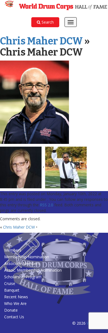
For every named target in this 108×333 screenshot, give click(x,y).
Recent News (16, 296)
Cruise (9, 283)
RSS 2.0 (46, 204)
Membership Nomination (26, 256)
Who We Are (15, 303)
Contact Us (14, 316)
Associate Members (22, 263)
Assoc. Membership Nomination (33, 270)
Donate (11, 310)
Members (12, 250)
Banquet (11, 290)
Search (47, 22)
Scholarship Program (23, 276)
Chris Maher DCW (41, 41)
